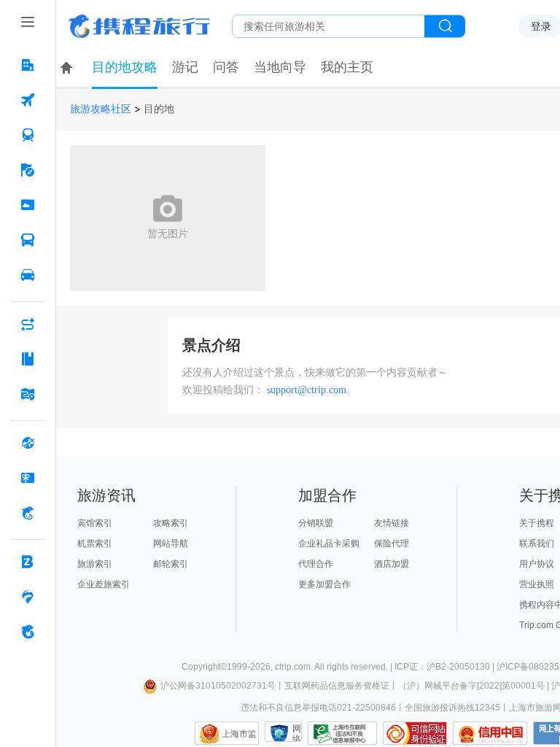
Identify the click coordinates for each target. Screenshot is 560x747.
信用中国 (490, 733)
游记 (185, 67)
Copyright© (204, 667)
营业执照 (536, 584)
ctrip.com (293, 667)
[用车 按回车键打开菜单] (27, 275)
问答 (226, 67)
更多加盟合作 (324, 584)
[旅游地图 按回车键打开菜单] (27, 394)
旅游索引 (94, 564)
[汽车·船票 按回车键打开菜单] (27, 240)
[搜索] (444, 26)
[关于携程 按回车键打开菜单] (27, 631)
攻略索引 (170, 523)
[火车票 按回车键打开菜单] (27, 135)
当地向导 (280, 67)
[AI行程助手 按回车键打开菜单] (27, 324)
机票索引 (94, 543)
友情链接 (391, 523)
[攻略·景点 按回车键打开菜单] (27, 359)
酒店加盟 (391, 564)
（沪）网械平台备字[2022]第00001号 (471, 686)
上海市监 (239, 734)
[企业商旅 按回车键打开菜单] (27, 561)
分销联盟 (315, 523)
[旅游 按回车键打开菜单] (27, 170)
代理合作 (315, 564)
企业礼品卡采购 (328, 543)
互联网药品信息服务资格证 (336, 686)
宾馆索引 (94, 523)
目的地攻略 (125, 67)
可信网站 (415, 733)
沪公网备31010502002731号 (218, 686)
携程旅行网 (139, 26)
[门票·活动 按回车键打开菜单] (27, 205)
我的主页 (347, 67)
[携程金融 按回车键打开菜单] (27, 513)
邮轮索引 (170, 564)
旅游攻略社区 (100, 109)
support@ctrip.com (306, 389)
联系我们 (536, 543)
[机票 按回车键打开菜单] (27, 100)
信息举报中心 (342, 733)
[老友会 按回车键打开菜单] (27, 596)
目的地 (159, 109)
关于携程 (536, 523)
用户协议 (536, 564)
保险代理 (391, 543)
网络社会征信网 (296, 733)
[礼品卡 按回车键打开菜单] (27, 477)
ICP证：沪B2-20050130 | (445, 667)
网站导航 (170, 543)
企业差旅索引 (103, 584)
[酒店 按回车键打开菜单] (27, 65)
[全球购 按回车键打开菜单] (27, 442)
